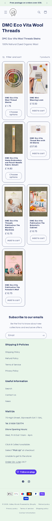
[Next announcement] (47, 3)
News (8, 401)
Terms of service (27, 508)
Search (8, 389)
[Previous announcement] (5, 3)
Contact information (27, 513)
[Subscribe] (43, 335)
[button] (6, 12)
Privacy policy (11, 508)
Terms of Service (13, 365)
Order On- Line (13, 462)
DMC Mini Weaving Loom (36, 99)
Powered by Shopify (28, 504)
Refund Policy (11, 358)
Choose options (13, 113)
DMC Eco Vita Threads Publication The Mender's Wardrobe (12, 225)
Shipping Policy (12, 352)
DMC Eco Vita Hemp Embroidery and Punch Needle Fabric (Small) (13, 161)
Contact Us (10, 395)
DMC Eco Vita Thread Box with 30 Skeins (37, 140)
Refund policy (44, 504)
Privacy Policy (11, 371)
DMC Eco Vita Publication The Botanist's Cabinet (37, 224)
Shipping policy (42, 508)
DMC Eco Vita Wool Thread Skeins (11, 100)
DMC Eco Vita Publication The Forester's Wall (12, 287)
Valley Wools (14, 504)
